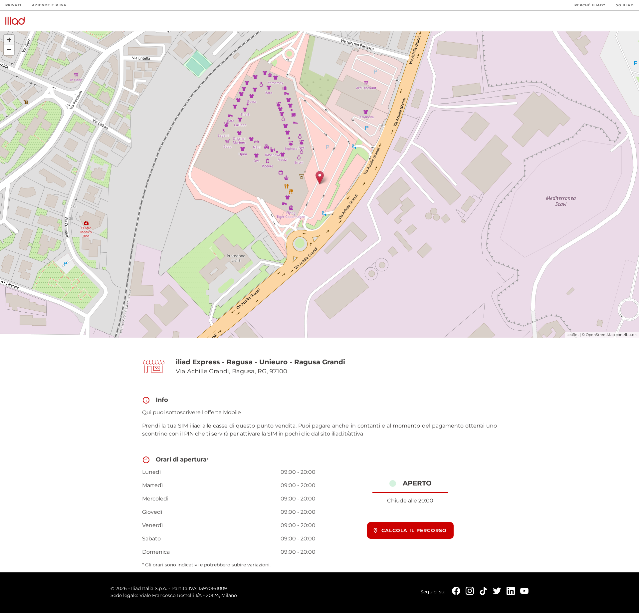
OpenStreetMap (600, 334)
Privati (13, 5)
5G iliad (625, 5)
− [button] (9, 50)
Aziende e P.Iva (49, 5)
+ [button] (9, 40)
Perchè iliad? (589, 5)
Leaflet (572, 334)
